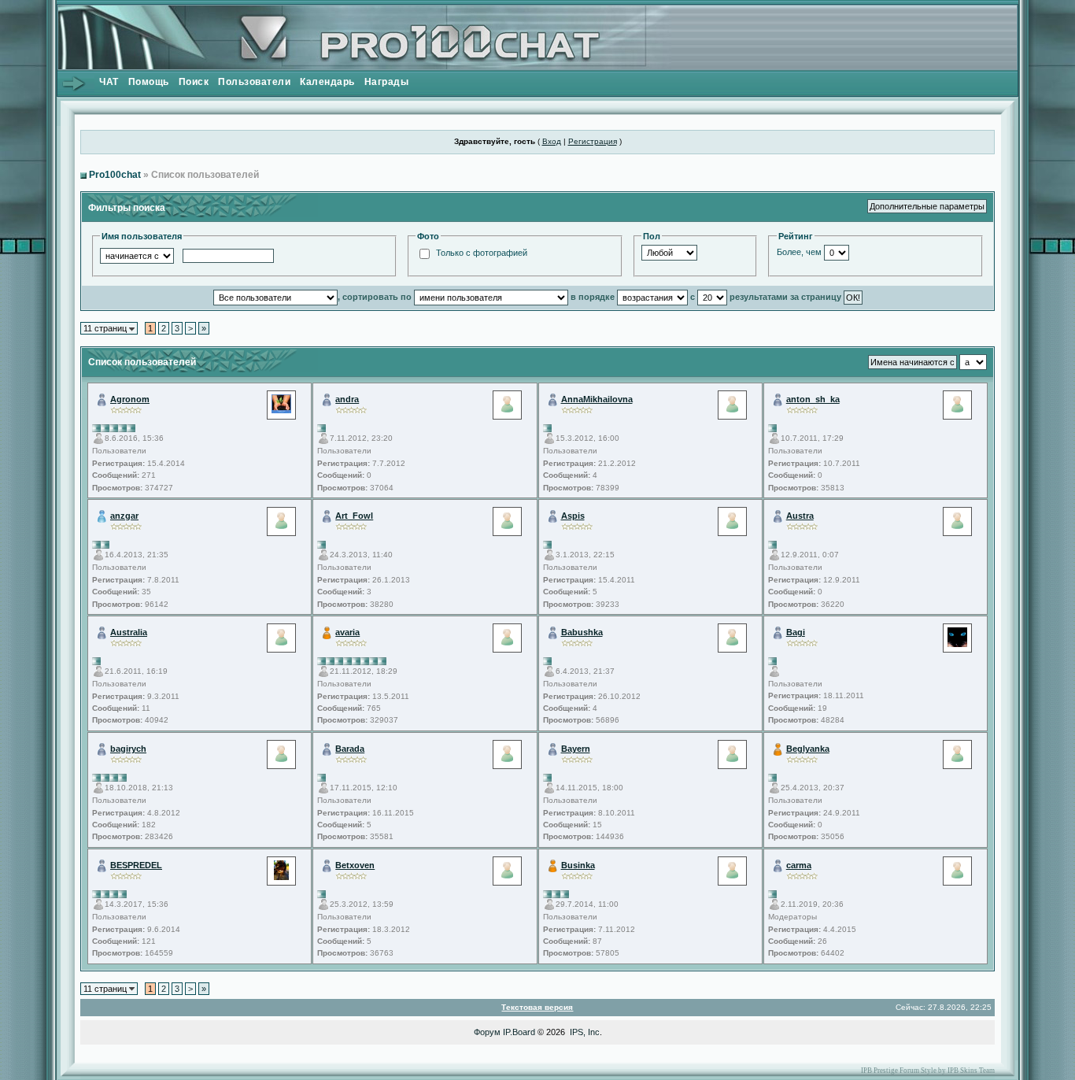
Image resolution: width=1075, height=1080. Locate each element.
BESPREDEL (136, 865)
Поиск (194, 81)
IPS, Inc (585, 1032)
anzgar (124, 515)
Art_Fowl (354, 515)
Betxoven (355, 865)
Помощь (148, 81)
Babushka (582, 632)
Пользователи (254, 81)
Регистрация (592, 141)
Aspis (573, 515)
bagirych (128, 748)
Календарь (327, 81)
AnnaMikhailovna (597, 399)
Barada (349, 748)
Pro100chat (115, 174)
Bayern (575, 748)
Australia (128, 632)
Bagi (795, 632)
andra (347, 399)
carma (798, 865)
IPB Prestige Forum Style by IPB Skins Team (928, 1070)
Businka (578, 865)
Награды (386, 81)
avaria (347, 632)
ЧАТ (109, 81)
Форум (487, 1032)
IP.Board (519, 1032)
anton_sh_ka (813, 399)
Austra (800, 515)
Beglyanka (807, 748)
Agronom (130, 399)
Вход (551, 141)
